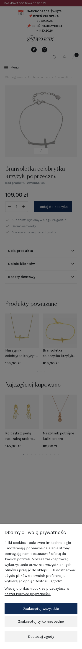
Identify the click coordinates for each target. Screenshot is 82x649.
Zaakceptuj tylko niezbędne (41, 621)
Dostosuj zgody (41, 636)
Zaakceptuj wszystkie (41, 608)
